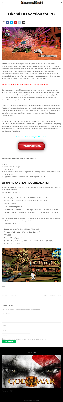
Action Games (5, 391)
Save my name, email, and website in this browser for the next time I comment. (25, 339)
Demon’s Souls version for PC (52, 295)
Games (31, 9)
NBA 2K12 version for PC (9, 295)
